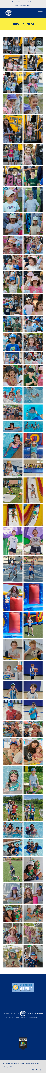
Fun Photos (28, 2)
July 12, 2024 (23, 24)
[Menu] (39, 13)
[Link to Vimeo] (37, 1070)
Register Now (17, 2)
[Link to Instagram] (33, 1070)
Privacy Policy (7, 1067)
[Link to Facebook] (29, 1070)
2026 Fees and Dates (22, 6)
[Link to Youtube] (41, 1070)
